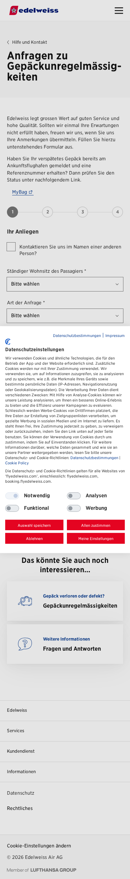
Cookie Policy (17, 463)
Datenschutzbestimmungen (77, 335)
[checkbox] (74, 495)
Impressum (115, 335)
